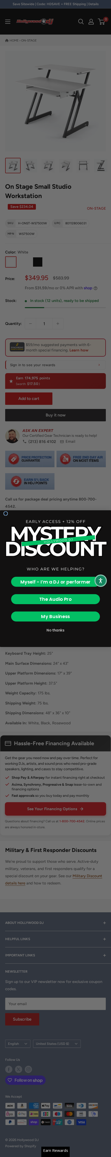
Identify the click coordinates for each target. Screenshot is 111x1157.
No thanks (55, 630)
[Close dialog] (5, 513)
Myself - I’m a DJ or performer (55, 581)
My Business (55, 616)
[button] (100, 581)
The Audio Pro (55, 599)
